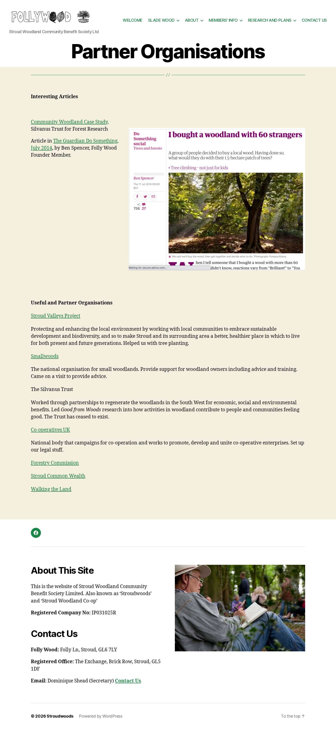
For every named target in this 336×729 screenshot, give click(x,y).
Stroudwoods (60, 716)
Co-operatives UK (50, 430)
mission (70, 463)
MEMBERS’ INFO (223, 20)
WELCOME (132, 20)
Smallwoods (45, 356)
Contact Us (128, 681)
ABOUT (192, 20)
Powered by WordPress (101, 716)
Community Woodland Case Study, (70, 122)
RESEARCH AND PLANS (269, 20)
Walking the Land (51, 489)
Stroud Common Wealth (58, 476)
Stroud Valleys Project (55, 316)
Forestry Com (46, 463)
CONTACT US (314, 20)
